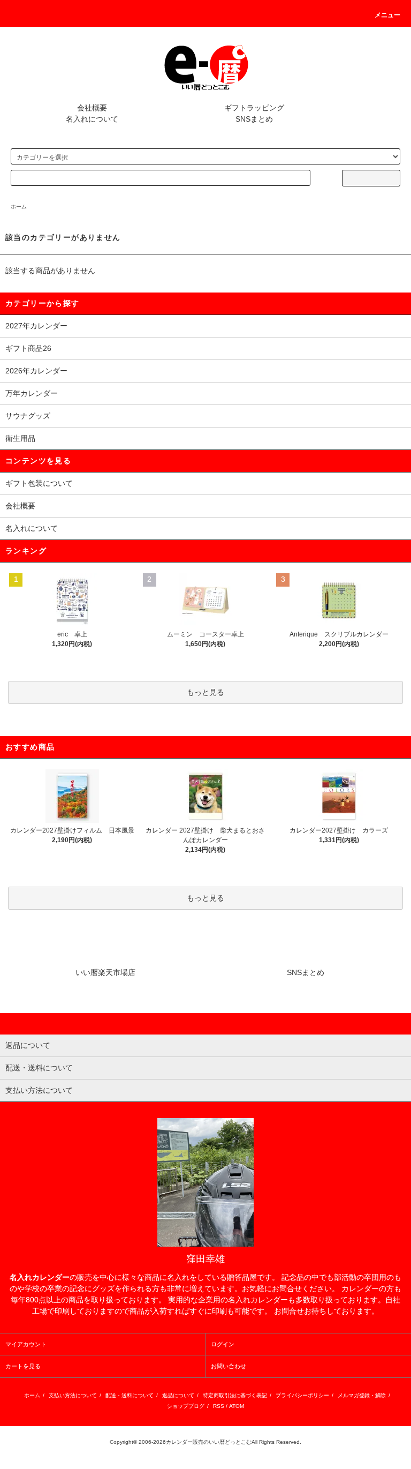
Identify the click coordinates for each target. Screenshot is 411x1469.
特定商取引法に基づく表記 (235, 1395)
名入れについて (92, 119)
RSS (218, 1406)
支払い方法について (73, 1395)
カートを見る (23, 1366)
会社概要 (92, 107)
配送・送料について (129, 1395)
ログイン (222, 1344)
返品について (178, 1395)
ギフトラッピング (254, 107)
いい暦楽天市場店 (105, 972)
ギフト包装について (39, 483)
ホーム (19, 206)
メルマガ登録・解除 (362, 1395)
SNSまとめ (254, 119)
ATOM (236, 1406)
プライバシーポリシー (302, 1395)
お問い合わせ (228, 1366)
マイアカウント (26, 1344)
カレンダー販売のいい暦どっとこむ (209, 1442)
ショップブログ (185, 1406)
